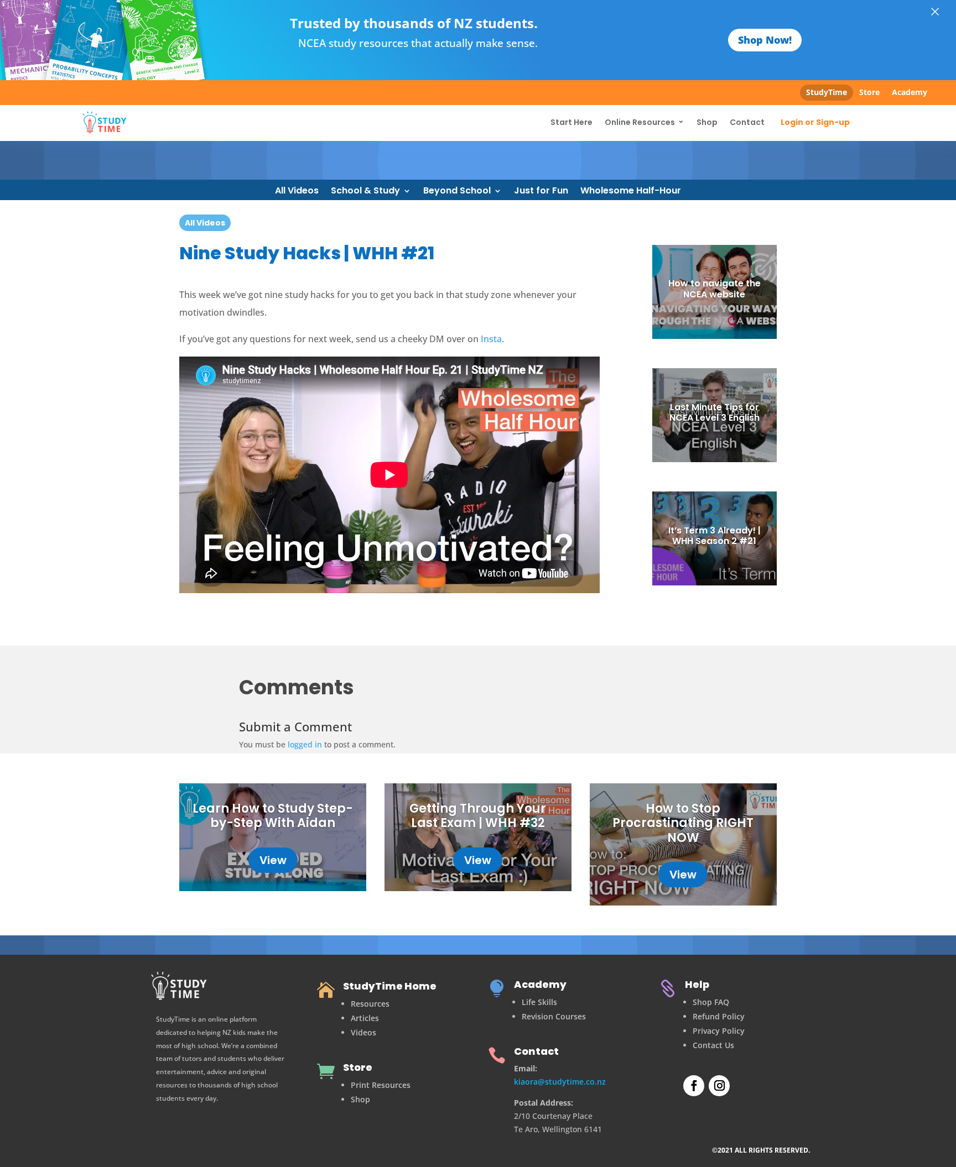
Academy (909, 92)
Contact (747, 122)
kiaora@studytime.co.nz (560, 1081)
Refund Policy (719, 1016)
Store (869, 92)
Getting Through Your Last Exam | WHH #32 (477, 815)
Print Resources (381, 1085)
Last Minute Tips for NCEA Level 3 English (714, 412)
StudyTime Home (390, 986)
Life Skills (539, 1002)
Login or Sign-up (815, 123)
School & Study (365, 192)
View (273, 860)
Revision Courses (554, 1016)
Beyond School (457, 192)
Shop (707, 122)
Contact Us (713, 1045)
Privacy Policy (719, 1030)
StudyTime (826, 92)
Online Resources (640, 122)
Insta (491, 339)
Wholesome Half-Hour (630, 192)
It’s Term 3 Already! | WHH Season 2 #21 (714, 535)
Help (697, 984)
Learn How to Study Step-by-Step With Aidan (273, 815)
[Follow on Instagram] (719, 1085)
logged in (305, 744)
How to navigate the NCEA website (714, 288)
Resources (370, 1003)
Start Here (571, 122)
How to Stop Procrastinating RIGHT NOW (683, 823)
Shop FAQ (711, 1002)
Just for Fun (541, 192)
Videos (363, 1032)
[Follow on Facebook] (693, 1085)
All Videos (297, 192)
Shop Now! (765, 39)
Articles (365, 1018)
